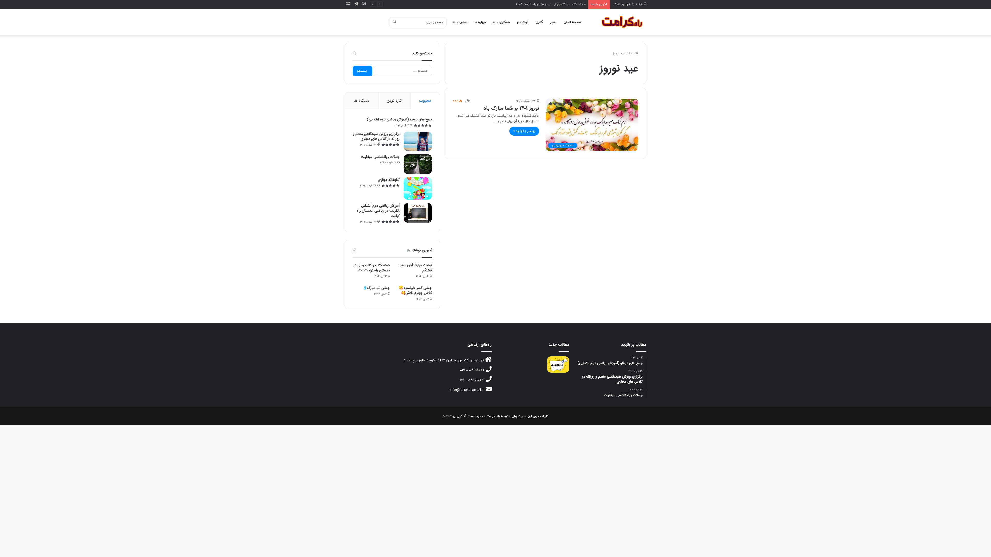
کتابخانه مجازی (389, 180)
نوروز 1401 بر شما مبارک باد (511, 108)
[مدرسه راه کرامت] (622, 22)
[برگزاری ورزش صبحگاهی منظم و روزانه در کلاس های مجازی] (418, 141)
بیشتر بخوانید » (524, 131)
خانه (631, 53)
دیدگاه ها (361, 100)
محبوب (425, 100)
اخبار (553, 22)
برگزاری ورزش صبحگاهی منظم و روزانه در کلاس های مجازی (376, 136)
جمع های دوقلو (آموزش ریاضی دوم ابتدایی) (399, 119)
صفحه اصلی (572, 22)
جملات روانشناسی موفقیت (380, 157)
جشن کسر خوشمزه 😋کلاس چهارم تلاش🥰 (415, 290)
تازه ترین (394, 100)
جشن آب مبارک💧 (376, 288)
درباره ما (480, 22)
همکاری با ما (501, 22)
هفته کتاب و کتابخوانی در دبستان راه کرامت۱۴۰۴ (551, 4)
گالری (539, 22)
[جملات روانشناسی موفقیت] (418, 164)
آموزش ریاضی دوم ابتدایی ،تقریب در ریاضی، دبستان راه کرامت (378, 210)
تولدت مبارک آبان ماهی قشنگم (415, 267)
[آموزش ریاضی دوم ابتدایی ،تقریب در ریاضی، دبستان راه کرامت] (418, 213)
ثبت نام (522, 22)
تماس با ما (460, 22)
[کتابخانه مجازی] (418, 188)
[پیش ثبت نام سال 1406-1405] (558, 364)
